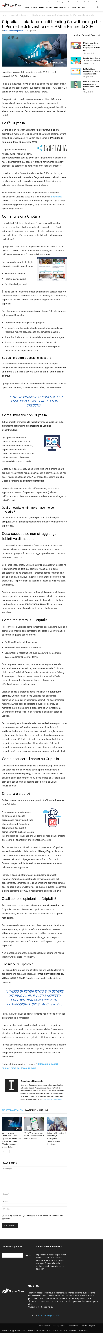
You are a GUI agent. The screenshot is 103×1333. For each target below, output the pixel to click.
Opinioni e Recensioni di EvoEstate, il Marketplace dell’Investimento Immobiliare (56, 1138)
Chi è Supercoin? (63, 2)
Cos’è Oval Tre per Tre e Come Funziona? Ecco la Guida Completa (34, 1136)
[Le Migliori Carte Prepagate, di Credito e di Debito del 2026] (76, 71)
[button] (98, 7)
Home (4, 15)
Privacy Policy (33, 1307)
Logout (94, 2)
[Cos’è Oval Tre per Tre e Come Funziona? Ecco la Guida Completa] (34, 1124)
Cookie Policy (47, 1307)
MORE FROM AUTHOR (36, 1110)
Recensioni (25, 15)
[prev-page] (3, 1151)
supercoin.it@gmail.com (48, 1315)
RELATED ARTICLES (12, 1110)
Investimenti (45, 7)
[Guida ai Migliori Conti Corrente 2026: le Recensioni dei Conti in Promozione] (76, 84)
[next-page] (8, 1151)
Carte (26, 7)
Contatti (86, 2)
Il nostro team (76, 2)
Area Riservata (49, 2)
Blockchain (56, 196)
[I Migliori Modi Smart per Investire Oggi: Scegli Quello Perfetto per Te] (76, 45)
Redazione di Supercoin (13, 31)
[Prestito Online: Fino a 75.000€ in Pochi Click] (76, 60)
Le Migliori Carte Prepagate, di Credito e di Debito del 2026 (91, 71)
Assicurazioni (78, 7)
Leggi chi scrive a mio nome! (52, 1099)
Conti (34, 7)
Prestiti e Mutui (61, 7)
